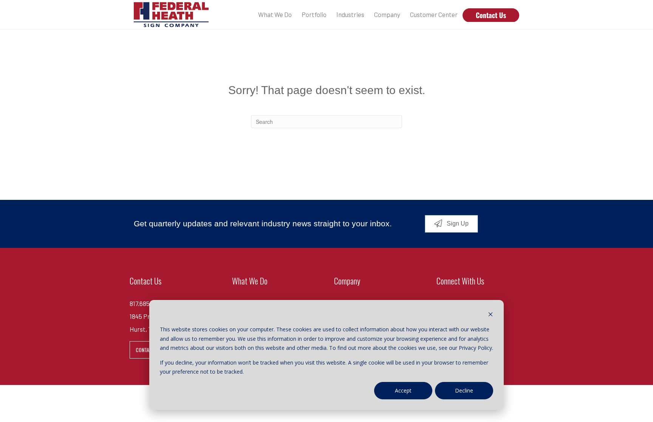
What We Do (275, 14)
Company (387, 14)
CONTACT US (149, 350)
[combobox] (326, 121)
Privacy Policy (475, 347)
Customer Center (434, 14)
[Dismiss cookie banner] (490, 315)
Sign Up (457, 223)
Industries (350, 14)
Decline (464, 390)
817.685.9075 (147, 303)
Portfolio (314, 14)
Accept (403, 390)
